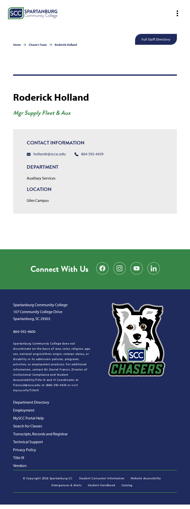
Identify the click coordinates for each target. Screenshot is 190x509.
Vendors (19, 465)
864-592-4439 (91, 153)
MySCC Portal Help (28, 418)
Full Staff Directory (156, 39)
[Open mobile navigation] (177, 13)
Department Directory (31, 402)
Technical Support (28, 441)
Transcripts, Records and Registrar (40, 433)
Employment (23, 410)
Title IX (18, 457)
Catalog (127, 485)
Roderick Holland (66, 44)
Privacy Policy (24, 449)
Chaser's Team (38, 44)
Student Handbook (102, 485)
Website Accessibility (146, 478)
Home (17, 44)
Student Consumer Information (102, 478)
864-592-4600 (24, 331)
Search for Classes (27, 425)
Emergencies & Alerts (66, 485)
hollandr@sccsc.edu (49, 153)
